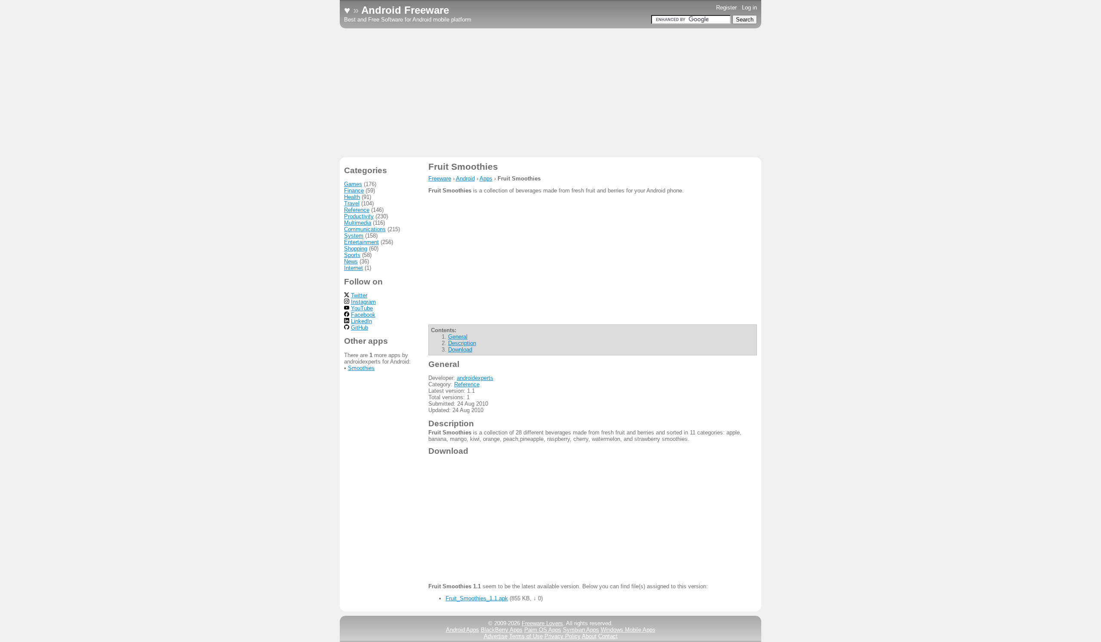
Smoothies (361, 368)
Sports (352, 255)
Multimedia (357, 223)
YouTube (362, 308)
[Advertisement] (550, 93)
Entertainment (361, 242)
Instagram (363, 302)
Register (726, 7)
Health (352, 197)
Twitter (359, 295)
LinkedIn (361, 321)
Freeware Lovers (542, 623)
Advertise (495, 636)
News (351, 261)
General (457, 336)
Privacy (562, 636)
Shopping (355, 248)
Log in (749, 7)
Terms (526, 636)
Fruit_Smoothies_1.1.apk (477, 598)
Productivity (359, 216)
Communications (365, 229)
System (353, 235)
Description (462, 343)
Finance (354, 190)
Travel (352, 203)
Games (353, 184)
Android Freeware (405, 10)
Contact (608, 636)
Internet (353, 268)
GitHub (359, 327)
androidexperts (475, 378)
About (589, 636)
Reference (467, 384)
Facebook (363, 315)
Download (460, 349)
